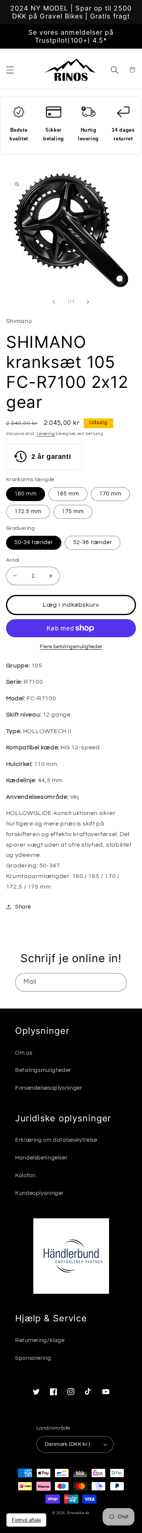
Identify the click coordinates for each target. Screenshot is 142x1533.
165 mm (68, 494)
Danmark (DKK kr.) (67, 1444)
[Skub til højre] (88, 302)
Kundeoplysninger (39, 1193)
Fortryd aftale (26, 1520)
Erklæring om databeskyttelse (56, 1140)
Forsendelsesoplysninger (48, 1088)
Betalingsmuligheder (43, 1070)
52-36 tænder (92, 542)
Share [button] (23, 907)
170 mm (110, 494)
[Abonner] (117, 982)
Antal (12, 560)
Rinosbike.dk (78, 1513)
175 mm (73, 511)
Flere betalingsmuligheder (71, 646)
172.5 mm (28, 511)
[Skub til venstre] (53, 302)
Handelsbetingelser (41, 1158)
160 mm (25, 494)
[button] (10, 69)
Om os (23, 1053)
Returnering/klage (40, 1340)
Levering (46, 434)
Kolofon (25, 1175)
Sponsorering (33, 1358)
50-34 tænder (33, 542)
